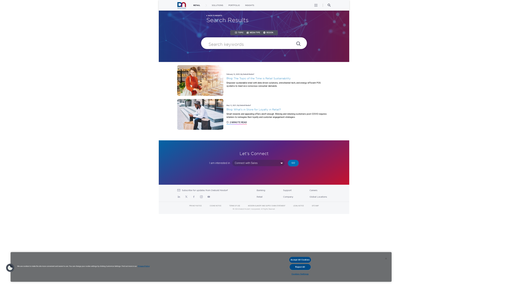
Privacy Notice (195, 206)
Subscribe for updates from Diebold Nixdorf (205, 190)
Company (288, 196)
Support (287, 190)
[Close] (386, 259)
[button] (10, 268)
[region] (201, 267)
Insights (249, 5)
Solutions (217, 5)
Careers (313, 190)
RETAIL (196, 5)
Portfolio (234, 5)
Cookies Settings (300, 274)
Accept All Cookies (300, 260)
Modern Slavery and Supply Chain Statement (266, 206)
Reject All (300, 267)
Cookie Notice (215, 206)
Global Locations (318, 196)
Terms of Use (234, 206)
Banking (261, 190)
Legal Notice (298, 206)
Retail (259, 196)
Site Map (315, 206)
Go (293, 163)
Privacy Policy (144, 266)
